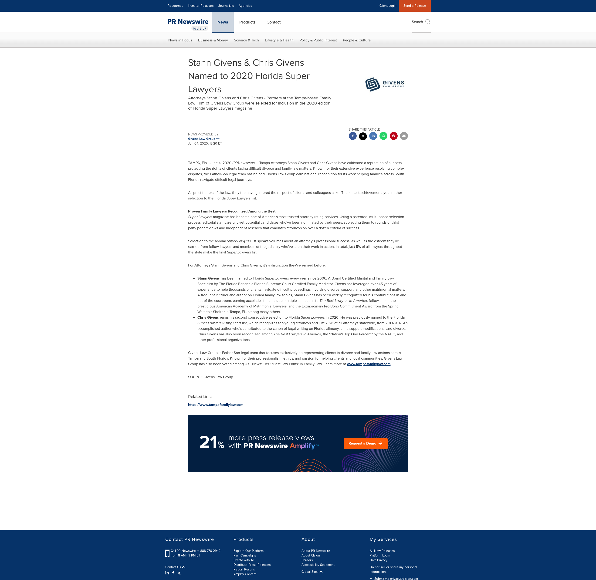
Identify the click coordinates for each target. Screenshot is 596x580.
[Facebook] (173, 573)
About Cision (310, 555)
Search (417, 21)
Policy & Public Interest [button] (318, 40)
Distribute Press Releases (252, 564)
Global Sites (310, 572)
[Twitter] (179, 573)
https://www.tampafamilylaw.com (216, 404)
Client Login (387, 5)
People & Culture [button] (357, 40)
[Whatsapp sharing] (383, 136)
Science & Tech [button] (246, 40)
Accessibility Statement (318, 564)
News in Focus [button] (180, 40)
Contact (274, 22)
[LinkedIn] (167, 573)
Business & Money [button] (213, 40)
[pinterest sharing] (394, 136)
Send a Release (414, 5)
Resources (175, 5)
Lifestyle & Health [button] (279, 40)
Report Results (244, 569)
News (222, 22)
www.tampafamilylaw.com (369, 364)
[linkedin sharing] (373, 136)
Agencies (245, 5)
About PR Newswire (315, 550)
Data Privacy (378, 560)
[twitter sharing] (363, 137)
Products (247, 22)
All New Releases (382, 550)
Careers (307, 560)
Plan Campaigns (245, 555)
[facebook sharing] (353, 136)
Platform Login (380, 555)
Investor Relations (201, 5)
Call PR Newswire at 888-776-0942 (195, 550)
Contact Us (173, 567)
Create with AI (244, 560)
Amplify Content (245, 574)
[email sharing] (404, 136)
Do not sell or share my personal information (393, 569)
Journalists (226, 5)
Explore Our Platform (249, 550)
